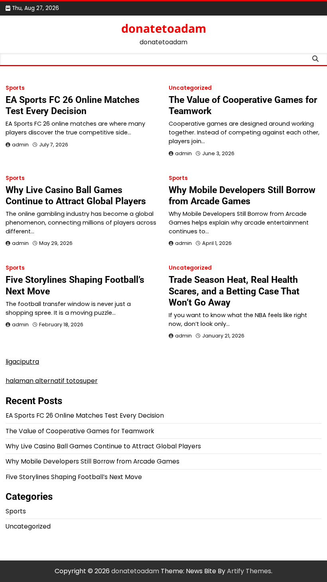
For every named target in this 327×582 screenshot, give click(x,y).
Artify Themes (249, 571)
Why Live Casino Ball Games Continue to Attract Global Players (76, 195)
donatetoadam (163, 28)
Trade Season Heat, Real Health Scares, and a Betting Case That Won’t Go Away (234, 291)
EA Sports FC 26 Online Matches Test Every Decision (73, 105)
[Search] (315, 59)
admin (20, 144)
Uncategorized (190, 88)
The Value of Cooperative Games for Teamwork (80, 431)
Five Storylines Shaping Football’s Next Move (74, 477)
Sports (15, 88)
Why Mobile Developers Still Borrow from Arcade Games (242, 195)
